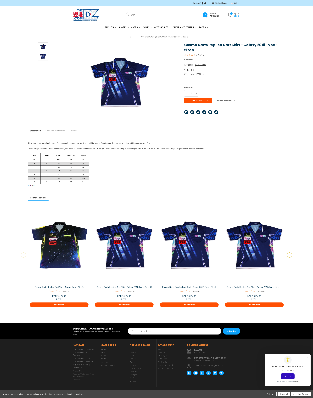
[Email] (192, 112)
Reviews (73, 131)
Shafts (122, 27)
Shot (132, 355)
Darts (145, 27)
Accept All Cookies (301, 394)
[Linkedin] (210, 112)
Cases (134, 27)
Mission (133, 365)
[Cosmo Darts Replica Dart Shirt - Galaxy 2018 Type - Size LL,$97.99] (254, 245)
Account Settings (165, 368)
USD (235, 3)
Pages (202, 27)
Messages (162, 355)
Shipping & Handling (81, 364)
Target (132, 362)
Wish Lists (162, 362)
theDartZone (135, 368)
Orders (161, 349)
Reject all (283, 394)
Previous (23, 255)
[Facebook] (186, 112)
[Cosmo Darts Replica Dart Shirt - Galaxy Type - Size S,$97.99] (59, 245)
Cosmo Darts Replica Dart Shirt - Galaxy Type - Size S (59, 287)
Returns (161, 352)
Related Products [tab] (38, 198)
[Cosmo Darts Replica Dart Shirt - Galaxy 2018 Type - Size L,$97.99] (189, 245)
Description (35, 131)
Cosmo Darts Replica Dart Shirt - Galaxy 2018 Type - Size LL (254, 287)
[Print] (198, 112)
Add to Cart (197, 100)
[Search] (205, 14)
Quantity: (188, 87)
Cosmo (133, 349)
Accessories (161, 27)
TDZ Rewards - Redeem (83, 361)
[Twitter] (204, 112)
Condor (133, 359)
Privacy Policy (78, 371)
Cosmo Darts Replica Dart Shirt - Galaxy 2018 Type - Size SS (124, 287)
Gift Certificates (220, 3)
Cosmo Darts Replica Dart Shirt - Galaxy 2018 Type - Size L (189, 287)
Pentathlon (134, 378)
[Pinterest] (216, 112)
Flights (109, 27)
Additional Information (55, 131)
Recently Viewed (165, 365)
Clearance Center (183, 27)
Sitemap (76, 380)
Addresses (162, 359)
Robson (133, 371)
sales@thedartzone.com (204, 361)
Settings (270, 394)
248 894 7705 (199, 353)
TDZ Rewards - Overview (83, 349)
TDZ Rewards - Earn (81, 358)
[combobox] (167, 15)
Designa (133, 375)
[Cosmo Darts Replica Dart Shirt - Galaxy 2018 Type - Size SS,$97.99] (124, 245)
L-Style (133, 352)
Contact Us (77, 368)
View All (133, 381)
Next (289, 255)
